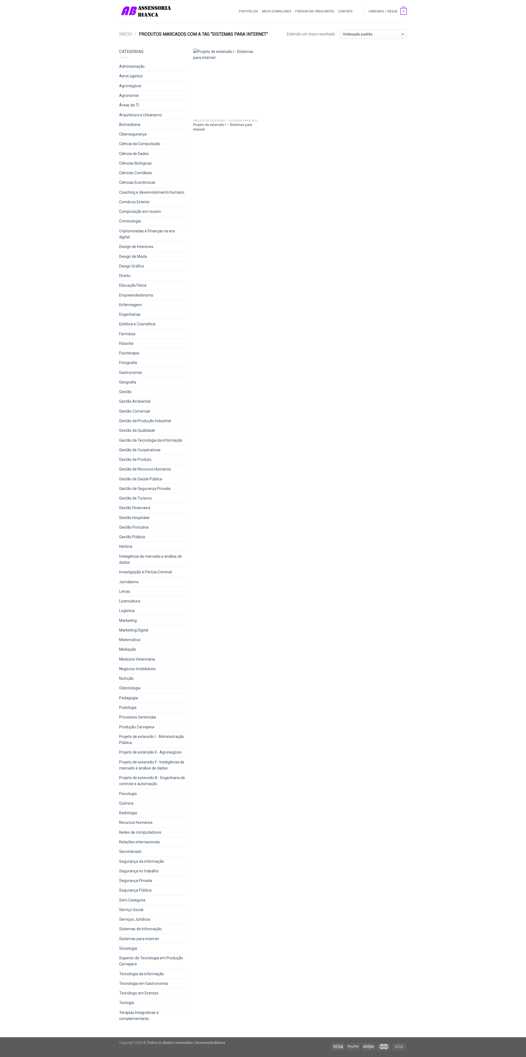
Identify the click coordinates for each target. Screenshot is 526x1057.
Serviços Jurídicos (134, 919)
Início (125, 34)
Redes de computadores (140, 832)
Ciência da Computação (139, 144)
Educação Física (132, 285)
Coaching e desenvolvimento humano (151, 192)
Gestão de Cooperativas (140, 450)
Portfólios (248, 11)
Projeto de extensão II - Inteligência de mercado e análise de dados (151, 765)
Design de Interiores (136, 246)
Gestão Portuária (133, 527)
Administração (132, 66)
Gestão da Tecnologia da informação (150, 440)
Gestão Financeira (134, 508)
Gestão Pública (132, 537)
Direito (124, 276)
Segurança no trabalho (139, 871)
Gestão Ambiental (134, 401)
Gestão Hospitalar (134, 517)
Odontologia (129, 688)
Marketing (128, 620)
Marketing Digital (133, 630)
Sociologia (128, 948)
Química (126, 803)
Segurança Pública (135, 890)
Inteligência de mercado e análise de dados (150, 559)
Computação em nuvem (140, 211)
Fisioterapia (129, 353)
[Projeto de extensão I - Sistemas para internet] (227, 82)
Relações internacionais (139, 842)
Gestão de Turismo (135, 498)
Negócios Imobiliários (137, 669)
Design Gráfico (131, 266)
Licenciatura (129, 601)
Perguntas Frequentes (314, 11)
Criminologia (130, 221)
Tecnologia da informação (141, 974)
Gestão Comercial (134, 411)
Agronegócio (130, 86)
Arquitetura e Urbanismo (140, 115)
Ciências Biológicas (135, 163)
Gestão (125, 392)
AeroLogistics (131, 76)
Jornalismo (129, 582)
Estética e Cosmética (137, 324)
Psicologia (128, 793)
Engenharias (130, 314)
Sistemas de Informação (140, 929)
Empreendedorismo (136, 295)
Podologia (127, 707)
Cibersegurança (133, 134)
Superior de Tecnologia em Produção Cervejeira (151, 961)
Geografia (127, 382)
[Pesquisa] (358, 11)
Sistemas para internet (139, 939)
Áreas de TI (129, 105)
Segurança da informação (141, 861)
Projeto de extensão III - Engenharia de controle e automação (152, 781)
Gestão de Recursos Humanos (145, 469)
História (125, 546)
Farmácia (127, 334)
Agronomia (129, 95)
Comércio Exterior (134, 202)
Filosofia (126, 343)
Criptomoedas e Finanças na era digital (147, 234)
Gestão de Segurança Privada (144, 488)
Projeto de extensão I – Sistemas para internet (222, 127)
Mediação (127, 649)
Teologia (126, 1002)
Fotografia (128, 362)
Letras (124, 591)
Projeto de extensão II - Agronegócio (150, 752)
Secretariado (130, 851)
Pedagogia (128, 698)
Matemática (129, 640)
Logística (127, 610)
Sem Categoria (132, 900)
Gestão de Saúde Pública (140, 479)
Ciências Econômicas (137, 182)
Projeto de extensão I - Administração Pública (151, 739)
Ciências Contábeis (135, 173)
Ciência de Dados (134, 153)
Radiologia (128, 813)
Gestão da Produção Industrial (145, 421)
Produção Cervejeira (136, 727)
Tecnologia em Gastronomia (143, 983)
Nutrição (126, 678)
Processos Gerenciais (137, 717)
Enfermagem (130, 305)
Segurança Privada (135, 880)
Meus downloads (276, 11)
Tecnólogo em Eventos (138, 993)
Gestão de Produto (135, 459)
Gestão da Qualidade (137, 430)
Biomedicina (129, 124)
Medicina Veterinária (137, 659)
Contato (345, 11)
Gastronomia (130, 372)
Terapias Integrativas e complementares (139, 1015)
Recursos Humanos (136, 822)
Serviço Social (131, 909)
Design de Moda (133, 256)
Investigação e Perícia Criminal (145, 572)
